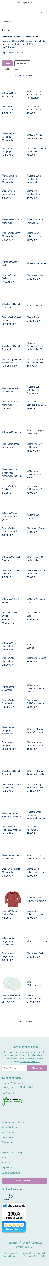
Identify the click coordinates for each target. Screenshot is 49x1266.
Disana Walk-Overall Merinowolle (11, 786)
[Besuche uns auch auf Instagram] (12, 1111)
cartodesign (17, 1256)
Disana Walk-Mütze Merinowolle (11, 234)
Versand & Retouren (11, 1127)
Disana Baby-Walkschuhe (8, 108)
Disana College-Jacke (9, 276)
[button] (42, 10)
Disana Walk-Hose (35, 275)
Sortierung (21, 63)
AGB (4, 1158)
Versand (41, 1253)
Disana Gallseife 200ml (10, 614)
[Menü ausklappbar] (3, 9)
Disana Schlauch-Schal (35, 614)
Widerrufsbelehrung (11, 1173)
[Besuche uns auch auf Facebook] (3, 1111)
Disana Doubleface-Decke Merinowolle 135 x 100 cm (36, 361)
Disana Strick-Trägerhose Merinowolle (8, 193)
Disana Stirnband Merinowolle (10, 403)
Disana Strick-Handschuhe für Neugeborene (34, 108)
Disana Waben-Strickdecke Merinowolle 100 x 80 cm (12, 488)
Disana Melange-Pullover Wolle (10, 912)
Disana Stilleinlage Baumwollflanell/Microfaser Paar (12, 997)
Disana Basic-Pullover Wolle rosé (36, 870)
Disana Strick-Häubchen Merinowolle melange (37, 828)
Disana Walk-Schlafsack (8, 701)
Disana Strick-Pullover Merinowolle (36, 912)
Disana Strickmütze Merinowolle (11, 870)
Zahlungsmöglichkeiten (13, 1122)
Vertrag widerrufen (24, 1181)
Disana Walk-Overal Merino (11, 319)
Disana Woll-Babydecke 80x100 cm (36, 403)
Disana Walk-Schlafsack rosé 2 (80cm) (10, 530)
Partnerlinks (7, 1142)
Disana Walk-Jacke (36, 953)
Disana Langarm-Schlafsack (35, 445)
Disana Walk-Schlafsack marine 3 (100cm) (36, 702)
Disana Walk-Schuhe (36, 658)
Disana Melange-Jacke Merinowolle (35, 786)
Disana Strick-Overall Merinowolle (36, 150)
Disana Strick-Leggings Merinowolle (8, 150)
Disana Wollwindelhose (34, 997)
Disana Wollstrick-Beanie (10, 572)
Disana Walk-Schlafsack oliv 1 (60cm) (34, 488)
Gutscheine (7, 1137)
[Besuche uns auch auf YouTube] (8, 1111)
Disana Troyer (33, 317)
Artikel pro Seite (12, 69)
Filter (8, 63)
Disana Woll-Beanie (36, 528)
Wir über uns (8, 1132)
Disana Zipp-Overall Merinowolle (11, 361)
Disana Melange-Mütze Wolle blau (35, 744)
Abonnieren (37, 1068)
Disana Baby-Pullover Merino (34, 234)
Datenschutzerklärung (30, 1061)
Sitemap (6, 1163)
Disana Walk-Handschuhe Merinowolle (33, 193)
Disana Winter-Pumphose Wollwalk (11, 828)
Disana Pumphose (10, 444)
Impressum (7, 1168)
